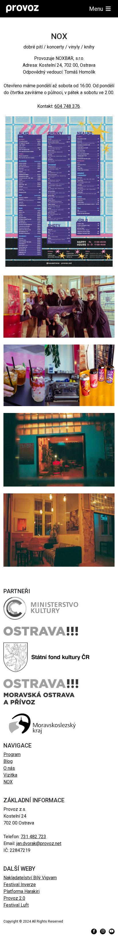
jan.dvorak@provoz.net (38, 843)
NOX (8, 782)
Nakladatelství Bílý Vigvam (30, 877)
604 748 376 (67, 106)
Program (12, 754)
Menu (97, 8)
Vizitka (10, 775)
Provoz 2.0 (14, 898)
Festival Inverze (19, 884)
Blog (8, 761)
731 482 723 (33, 836)
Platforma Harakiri (21, 891)
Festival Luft (16, 905)
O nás (9, 768)
